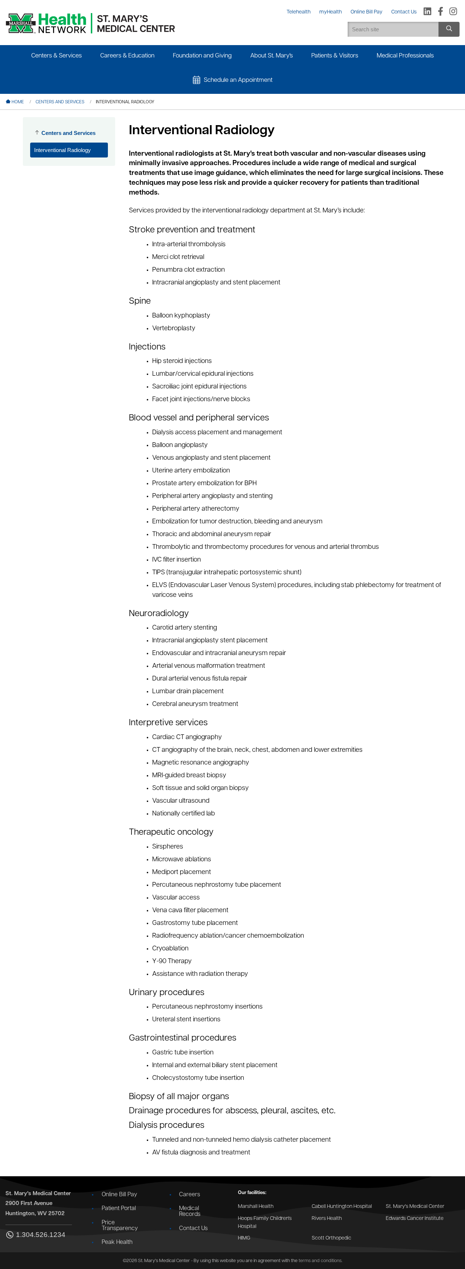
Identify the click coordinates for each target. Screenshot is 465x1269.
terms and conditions (320, 1260)
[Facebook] (440, 12)
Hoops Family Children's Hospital (265, 1222)
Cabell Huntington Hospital (342, 1206)
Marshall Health (256, 1206)
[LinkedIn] (427, 12)
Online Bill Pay (119, 1195)
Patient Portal (119, 1209)
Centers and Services (60, 102)
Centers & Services (56, 56)
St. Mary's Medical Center (415, 1206)
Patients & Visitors (334, 56)
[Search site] (449, 29)
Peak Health (117, 1242)
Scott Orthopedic (331, 1238)
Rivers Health (327, 1218)
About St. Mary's (271, 56)
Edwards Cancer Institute (415, 1218)
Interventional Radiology (62, 150)
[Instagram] (453, 12)
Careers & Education (127, 56)
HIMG (244, 1238)
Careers (189, 1195)
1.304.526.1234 (40, 1234)
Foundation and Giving (202, 56)
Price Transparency (120, 1226)
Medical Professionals (405, 56)
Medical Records (190, 1211)
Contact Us (193, 1229)
